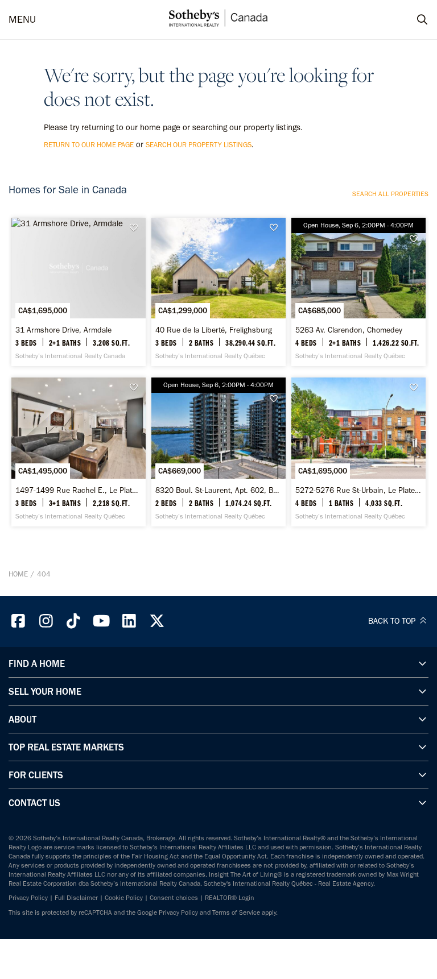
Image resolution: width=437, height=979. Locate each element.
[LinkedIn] (129, 621)
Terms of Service (236, 912)
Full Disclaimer (76, 898)
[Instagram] (46, 621)
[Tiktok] (74, 621)
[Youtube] (101, 621)
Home (18, 574)
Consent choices (174, 898)
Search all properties (390, 194)
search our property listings (199, 144)
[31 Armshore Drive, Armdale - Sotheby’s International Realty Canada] (78, 292)
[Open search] (411, 20)
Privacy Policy (28, 898)
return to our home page (89, 144)
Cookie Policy (124, 898)
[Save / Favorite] (137, 228)
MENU (22, 20)
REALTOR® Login (229, 898)
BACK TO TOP (393, 621)
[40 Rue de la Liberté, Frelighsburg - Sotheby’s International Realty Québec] (218, 292)
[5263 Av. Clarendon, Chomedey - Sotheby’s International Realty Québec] (358, 292)
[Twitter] (157, 621)
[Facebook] (18, 621)
